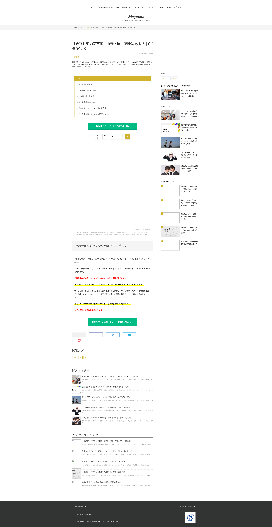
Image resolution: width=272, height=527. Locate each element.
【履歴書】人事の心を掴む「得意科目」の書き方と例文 (103, 472)
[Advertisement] (112, 160)
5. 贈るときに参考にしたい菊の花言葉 (91, 108)
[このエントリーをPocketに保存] (79, 340)
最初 (97, 137)
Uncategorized (103, 7)
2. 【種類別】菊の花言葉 (86, 90)
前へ (105, 137)
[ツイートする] (113, 335)
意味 (75, 357)
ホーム (93, 7)
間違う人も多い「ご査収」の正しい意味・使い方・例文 (103, 461)
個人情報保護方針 (80, 506)
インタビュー (150, 7)
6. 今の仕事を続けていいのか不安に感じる (93, 114)
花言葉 (87, 357)
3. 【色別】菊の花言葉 (85, 96)
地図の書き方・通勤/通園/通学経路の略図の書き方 (101, 482)
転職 (118, 7)
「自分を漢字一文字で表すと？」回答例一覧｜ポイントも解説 (106, 407)
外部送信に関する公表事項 (83, 514)
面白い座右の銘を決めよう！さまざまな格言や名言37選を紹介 (106, 397)
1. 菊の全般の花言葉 (84, 84)
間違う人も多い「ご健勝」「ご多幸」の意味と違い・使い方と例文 (108, 451)
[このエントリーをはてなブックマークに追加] (129, 335)
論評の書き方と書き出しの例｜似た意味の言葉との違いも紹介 (106, 387)
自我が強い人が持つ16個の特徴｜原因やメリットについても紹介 (107, 418)
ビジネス (160, 7)
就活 (112, 7)
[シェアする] (96, 335)
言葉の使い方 (126, 7)
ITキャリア (169, 7)
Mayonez (136, 17)
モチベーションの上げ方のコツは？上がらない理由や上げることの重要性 (110, 376)
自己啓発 (76, 57)
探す (179, 7)
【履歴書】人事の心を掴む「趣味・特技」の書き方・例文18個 (106, 441)
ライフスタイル (138, 7)
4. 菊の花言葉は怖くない (86, 102)
